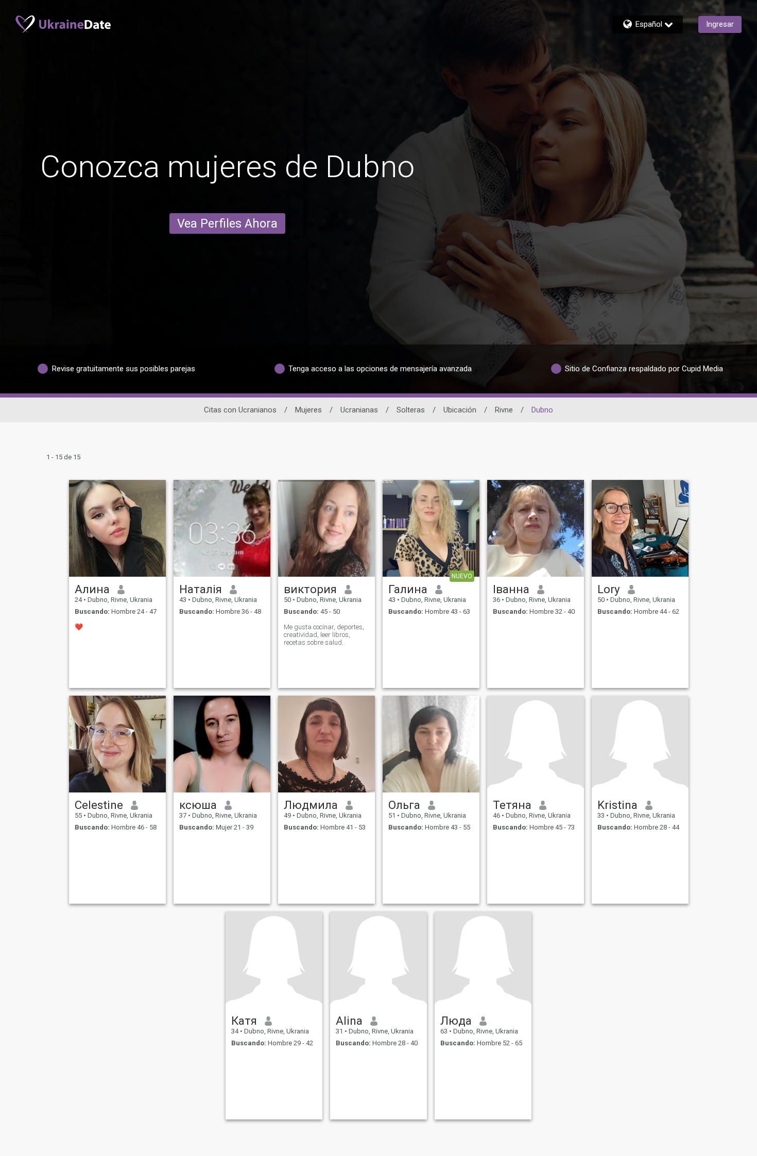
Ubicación (459, 410)
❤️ (79, 627)
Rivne (504, 410)
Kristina (617, 805)
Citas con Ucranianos (240, 410)
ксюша (198, 805)
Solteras (411, 410)
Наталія (200, 589)
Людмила (311, 805)
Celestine (99, 805)
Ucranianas (359, 410)
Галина (407, 589)
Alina (349, 1020)
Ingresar (720, 24)
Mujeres (308, 410)
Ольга (404, 805)
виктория (310, 589)
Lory (608, 589)
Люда (456, 1020)
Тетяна (512, 805)
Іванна (511, 589)
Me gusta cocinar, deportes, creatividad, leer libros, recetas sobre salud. (324, 634)
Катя (244, 1020)
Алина (92, 589)
